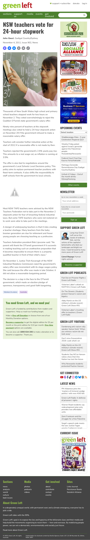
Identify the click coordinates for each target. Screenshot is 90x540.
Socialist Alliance (74, 492)
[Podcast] (65, 377)
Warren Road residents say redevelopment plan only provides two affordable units (73, 403)
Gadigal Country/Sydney (26, 38)
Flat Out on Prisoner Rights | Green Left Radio (74, 279)
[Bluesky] (14, 48)
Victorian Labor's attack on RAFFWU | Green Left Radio (74, 285)
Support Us (18, 15)
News (35, 42)
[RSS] (86, 377)
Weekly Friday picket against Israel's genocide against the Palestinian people (72, 148)
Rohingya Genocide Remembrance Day (70, 166)
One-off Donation (20, 315)
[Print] (19, 48)
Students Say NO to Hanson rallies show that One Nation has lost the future (73, 357)
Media (30, 14)
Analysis (6, 489)
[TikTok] (70, 377)
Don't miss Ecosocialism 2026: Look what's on (72, 339)
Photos (27, 486)
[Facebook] (9, 48)
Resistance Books (74, 489)
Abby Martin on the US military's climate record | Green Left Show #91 (72, 303)
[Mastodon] (4, 48)
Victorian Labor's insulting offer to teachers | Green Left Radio (73, 312)
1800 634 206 (26, 332)
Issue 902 (26, 42)
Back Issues (8, 498)
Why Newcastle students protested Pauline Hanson (73, 364)
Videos (27, 492)
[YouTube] (61, 377)
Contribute (50, 489)
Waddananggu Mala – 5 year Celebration (73, 138)
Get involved (49, 15)
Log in (84, 3)
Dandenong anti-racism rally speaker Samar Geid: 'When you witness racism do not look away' (73, 330)
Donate (76, 3)
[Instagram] (73, 377)
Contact (49, 492)
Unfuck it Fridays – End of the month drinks (72, 175)
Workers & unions (10, 292)
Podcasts (28, 489)
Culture (6, 495)
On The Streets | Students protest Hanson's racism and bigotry (74, 294)
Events (39, 14)
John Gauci (8, 38)
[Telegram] (76, 377)
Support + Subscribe (61, 3)
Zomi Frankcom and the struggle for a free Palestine (73, 412)
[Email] (23, 48)
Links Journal (72, 486)
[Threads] (83, 377)
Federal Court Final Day (71, 158)
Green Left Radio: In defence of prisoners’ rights (74, 393)
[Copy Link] (28, 48)
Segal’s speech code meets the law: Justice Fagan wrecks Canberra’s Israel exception (73, 422)
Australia (23, 292)
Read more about (15, 530)
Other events (73, 185)
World (5, 492)
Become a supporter (15, 322)
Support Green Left (72, 227)
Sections (7, 14)
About (48, 486)
